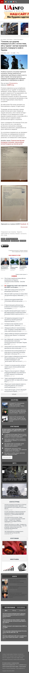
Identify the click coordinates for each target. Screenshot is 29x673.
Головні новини (10, 654)
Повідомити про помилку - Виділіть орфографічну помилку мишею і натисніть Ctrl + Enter (14, 233)
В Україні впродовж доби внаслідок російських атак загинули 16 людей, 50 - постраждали (15, 306)
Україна (3, 238)
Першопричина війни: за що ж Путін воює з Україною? (18, 587)
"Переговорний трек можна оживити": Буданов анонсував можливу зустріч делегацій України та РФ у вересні (14, 621)
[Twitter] (11, 2)
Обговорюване (10, 607)
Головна (4, 654)
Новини (14, 276)
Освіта (22, 655)
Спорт (12, 657)
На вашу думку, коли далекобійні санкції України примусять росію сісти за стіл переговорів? (14, 431)
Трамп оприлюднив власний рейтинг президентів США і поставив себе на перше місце (16, 380)
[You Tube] (13, 2)
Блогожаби (14, 538)
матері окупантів (15, 240)
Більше (14, 394)
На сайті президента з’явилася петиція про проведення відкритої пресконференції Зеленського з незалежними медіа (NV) (15, 513)
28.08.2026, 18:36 (8, 522)
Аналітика (14, 400)
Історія (19, 655)
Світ (8, 655)
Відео (18, 657)
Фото (14, 463)
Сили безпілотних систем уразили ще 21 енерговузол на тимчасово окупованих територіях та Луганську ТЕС (15, 352)
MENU (2, 2)
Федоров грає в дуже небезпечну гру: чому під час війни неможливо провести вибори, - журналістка (17, 411)
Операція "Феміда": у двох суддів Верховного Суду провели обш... (7, 32)
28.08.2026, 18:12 (8, 534)
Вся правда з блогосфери (6, 39)
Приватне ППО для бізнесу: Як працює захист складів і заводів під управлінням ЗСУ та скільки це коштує (17, 419)
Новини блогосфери (18, 39)
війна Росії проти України (11, 238)
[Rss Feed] (5, 2)
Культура (12, 655)
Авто (3, 657)
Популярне (21, 607)
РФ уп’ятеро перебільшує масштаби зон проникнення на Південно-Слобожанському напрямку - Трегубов (15, 280)
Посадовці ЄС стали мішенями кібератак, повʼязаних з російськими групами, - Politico (16, 405)
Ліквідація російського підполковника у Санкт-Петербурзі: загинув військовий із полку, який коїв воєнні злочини (15, 329)
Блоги (14, 576)
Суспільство (20, 654)
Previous (1, 29)
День (6, 610)
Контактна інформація (10, 668)
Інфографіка (14, 559)
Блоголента (10, 659)
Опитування (14, 426)
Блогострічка (14, 502)
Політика (15, 654)
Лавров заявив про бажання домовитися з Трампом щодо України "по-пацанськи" (5, 269)
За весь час (22, 610)
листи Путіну (23, 240)
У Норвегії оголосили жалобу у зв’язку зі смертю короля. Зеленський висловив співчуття (15, 367)
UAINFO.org (10, 85)
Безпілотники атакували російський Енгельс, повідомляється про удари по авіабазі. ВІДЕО (14, 497)
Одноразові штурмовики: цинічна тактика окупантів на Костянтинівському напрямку (17, 581)
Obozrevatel (24, 227)
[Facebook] (8, 2)
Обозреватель (13, 83)
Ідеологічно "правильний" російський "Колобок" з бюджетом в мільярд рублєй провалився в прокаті (18, 595)
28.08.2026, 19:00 (8, 510)
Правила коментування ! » (22, 274)
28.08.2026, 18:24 (8, 529)
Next (27, 29)
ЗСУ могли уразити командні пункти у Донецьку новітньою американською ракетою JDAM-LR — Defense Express (14, 615)
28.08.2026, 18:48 (8, 515)
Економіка (4, 655)
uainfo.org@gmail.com (20, 668)
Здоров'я (8, 657)
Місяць (14, 610)
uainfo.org (17, 664)
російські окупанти (5, 240)
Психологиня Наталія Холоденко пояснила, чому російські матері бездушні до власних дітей (12, 142)
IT (5, 657)
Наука (15, 655)
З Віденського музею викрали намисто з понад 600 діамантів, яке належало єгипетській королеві (15, 385)
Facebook (23, 224)
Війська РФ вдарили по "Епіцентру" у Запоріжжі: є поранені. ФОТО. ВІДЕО (14, 479)
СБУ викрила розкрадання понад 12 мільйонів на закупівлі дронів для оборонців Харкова (14, 319)
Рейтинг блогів (16, 659)
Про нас (4, 668)
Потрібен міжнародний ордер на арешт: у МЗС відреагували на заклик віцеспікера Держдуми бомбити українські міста (15, 312)
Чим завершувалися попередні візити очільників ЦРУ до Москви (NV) (13, 532)
